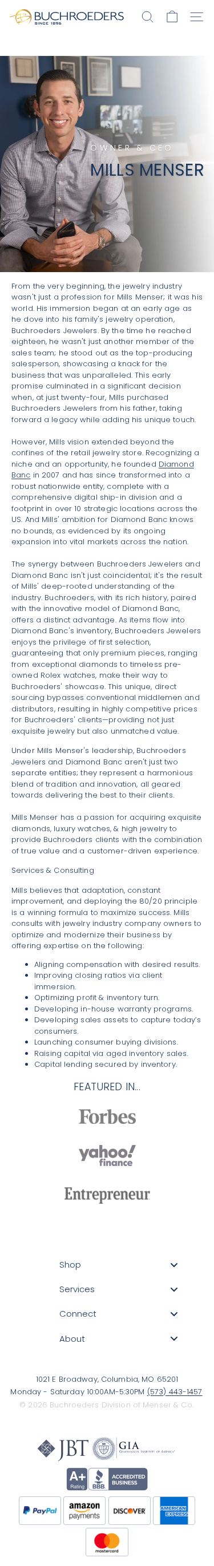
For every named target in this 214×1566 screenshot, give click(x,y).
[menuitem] (119, 1264)
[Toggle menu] (174, 1265)
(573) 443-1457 (175, 1391)
